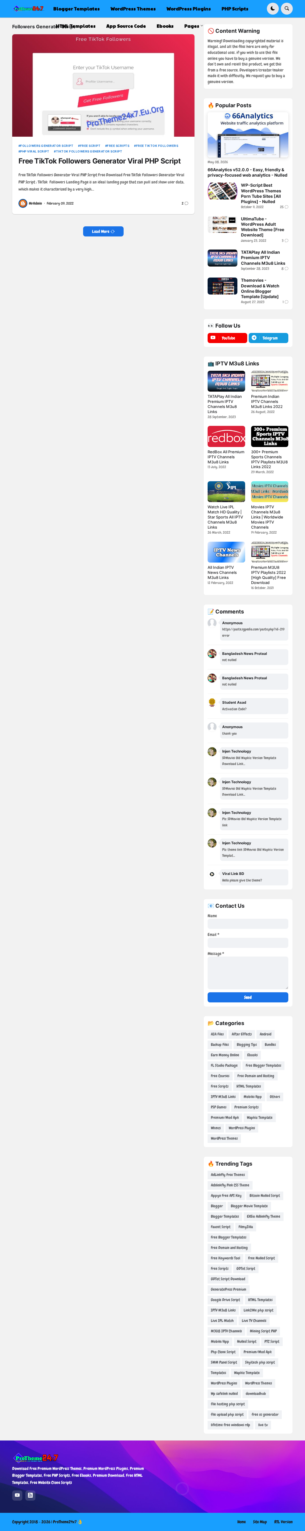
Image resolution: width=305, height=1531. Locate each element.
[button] (273, 9)
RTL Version (283, 1521)
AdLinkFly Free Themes (228, 1174)
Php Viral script (34, 151)
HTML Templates (248, 1086)
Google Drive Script (225, 1299)
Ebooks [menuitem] (165, 26)
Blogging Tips (247, 1044)
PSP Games (218, 1107)
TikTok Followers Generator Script (89, 151)
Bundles (270, 1044)
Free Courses (220, 1075)
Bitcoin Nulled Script (265, 1195)
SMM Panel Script (224, 1362)
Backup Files (220, 1044)
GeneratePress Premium (228, 1289)
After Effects (242, 1034)
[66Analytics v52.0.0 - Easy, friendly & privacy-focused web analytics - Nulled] (248, 135)
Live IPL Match (222, 1320)
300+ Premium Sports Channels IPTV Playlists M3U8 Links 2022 (269, 459)
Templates (218, 1372)
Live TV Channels (254, 1320)
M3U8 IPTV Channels (226, 1331)
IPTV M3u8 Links (223, 1096)
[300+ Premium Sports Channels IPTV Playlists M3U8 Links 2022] (269, 436)
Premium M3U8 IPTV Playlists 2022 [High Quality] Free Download (268, 575)
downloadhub (256, 1393)
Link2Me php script (258, 1310)
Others (275, 1096)
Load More (100, 231)
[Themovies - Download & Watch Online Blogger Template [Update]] (222, 286)
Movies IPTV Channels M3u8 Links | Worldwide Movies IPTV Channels (267, 516)
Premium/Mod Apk (225, 1117)
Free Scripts (118, 145)
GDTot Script (245, 1268)
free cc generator (265, 1414)
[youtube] (17, 1495)
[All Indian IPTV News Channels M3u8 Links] (226, 552)
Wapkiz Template (260, 1117)
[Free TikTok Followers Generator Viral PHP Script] (103, 85)
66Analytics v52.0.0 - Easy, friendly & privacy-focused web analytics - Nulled (247, 172)
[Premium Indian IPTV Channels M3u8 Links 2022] (269, 381)
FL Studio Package (224, 1065)
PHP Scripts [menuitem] (235, 8)
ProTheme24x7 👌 (68, 1521)
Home (241, 1521)
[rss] (30, 1495)
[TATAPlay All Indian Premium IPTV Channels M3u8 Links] (222, 258)
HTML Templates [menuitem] (76, 26)
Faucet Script (221, 1226)
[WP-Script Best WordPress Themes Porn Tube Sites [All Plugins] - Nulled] (222, 191)
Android (265, 1034)
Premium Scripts (246, 1107)
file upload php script (227, 1414)
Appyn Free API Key (226, 1195)
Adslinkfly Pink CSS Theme (230, 1185)
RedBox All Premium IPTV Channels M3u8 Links (226, 456)
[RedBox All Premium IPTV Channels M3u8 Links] (226, 436)
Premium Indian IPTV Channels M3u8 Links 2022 (267, 401)
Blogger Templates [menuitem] (76, 8)
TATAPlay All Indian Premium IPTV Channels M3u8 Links (263, 257)
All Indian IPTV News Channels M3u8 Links (222, 572)
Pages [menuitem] (191, 26)
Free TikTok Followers (157, 145)
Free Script (90, 145)
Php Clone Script (223, 1351)
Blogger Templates (225, 1216)
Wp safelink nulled (224, 1393)
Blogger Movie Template (249, 1205)
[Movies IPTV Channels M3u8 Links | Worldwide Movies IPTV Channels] (269, 491)
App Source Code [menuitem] (126, 26)
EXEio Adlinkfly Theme (263, 1216)
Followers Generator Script (46, 145)
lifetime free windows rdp (230, 1424)
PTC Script (271, 1341)
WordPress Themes (224, 1138)
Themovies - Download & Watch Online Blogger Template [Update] (260, 288)
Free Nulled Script (261, 1258)
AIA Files (217, 1034)
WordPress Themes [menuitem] (133, 8)
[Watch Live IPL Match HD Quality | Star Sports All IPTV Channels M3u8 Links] (226, 491)
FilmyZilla (246, 1226)
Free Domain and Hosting (255, 1075)
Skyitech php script (260, 1362)
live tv (263, 1424)
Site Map (260, 1521)
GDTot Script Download (228, 1278)
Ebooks (252, 1054)
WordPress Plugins (242, 1127)
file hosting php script (228, 1404)
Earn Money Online (225, 1054)
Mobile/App (253, 1096)
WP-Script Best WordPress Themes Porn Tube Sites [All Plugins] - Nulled (261, 193)
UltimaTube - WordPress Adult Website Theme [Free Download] (262, 227)
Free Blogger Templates (263, 1065)
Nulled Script (246, 1341)
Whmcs (216, 1127)
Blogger (217, 1205)
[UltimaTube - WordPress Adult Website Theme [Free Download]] (222, 224)
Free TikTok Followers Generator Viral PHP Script (99, 161)
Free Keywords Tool (225, 1258)
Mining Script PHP (263, 1331)
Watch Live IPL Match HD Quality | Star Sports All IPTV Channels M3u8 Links (225, 516)
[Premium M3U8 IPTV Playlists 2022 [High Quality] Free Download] (269, 552)
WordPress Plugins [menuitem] (188, 8)
